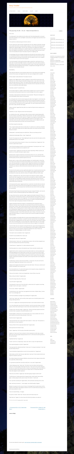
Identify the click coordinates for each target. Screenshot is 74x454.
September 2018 (53, 203)
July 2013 (51, 290)
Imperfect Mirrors (53, 315)
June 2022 (52, 142)
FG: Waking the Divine (54, 309)
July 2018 (51, 206)
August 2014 (52, 272)
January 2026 (52, 82)
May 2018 (52, 209)
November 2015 (53, 251)
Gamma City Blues (53, 311)
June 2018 (52, 208)
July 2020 (51, 173)
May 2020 (52, 176)
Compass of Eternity (53, 305)
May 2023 (52, 127)
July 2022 (51, 141)
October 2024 (52, 103)
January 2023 (52, 132)
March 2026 (52, 79)
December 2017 (53, 216)
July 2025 (51, 90)
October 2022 (52, 136)
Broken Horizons (53, 302)
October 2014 (52, 269)
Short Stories (25, 11)
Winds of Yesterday (53, 332)
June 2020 (52, 174)
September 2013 (53, 287)
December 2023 (53, 117)
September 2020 (53, 170)
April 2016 (52, 244)
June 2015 (52, 258)
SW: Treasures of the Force (54, 323)
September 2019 (53, 187)
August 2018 (52, 205)
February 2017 (52, 230)
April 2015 (52, 261)
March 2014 (52, 279)
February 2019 (52, 196)
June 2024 (52, 109)
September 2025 (53, 88)
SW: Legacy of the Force (54, 321)
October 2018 (52, 202)
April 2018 (52, 210)
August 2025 (52, 89)
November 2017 (53, 217)
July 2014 (51, 273)
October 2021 (52, 153)
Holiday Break (58, 60)
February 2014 (52, 280)
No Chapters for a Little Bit (60, 56)
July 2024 (51, 107)
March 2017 (52, 228)
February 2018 (52, 213)
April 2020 (52, 177)
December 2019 (53, 182)
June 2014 (52, 275)
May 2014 (52, 276)
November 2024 (53, 102)
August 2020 (52, 171)
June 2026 (52, 75)
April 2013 (52, 294)
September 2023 (53, 121)
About (36, 11)
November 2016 (53, 234)
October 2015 (52, 252)
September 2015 (53, 254)
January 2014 (52, 281)
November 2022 (53, 135)
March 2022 (52, 146)
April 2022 (52, 145)
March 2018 (52, 212)
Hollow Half (52, 312)
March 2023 (52, 130)
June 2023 (52, 125)
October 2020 (52, 169)
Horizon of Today (53, 314)
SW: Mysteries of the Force (54, 322)
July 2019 (51, 189)
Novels (19, 11)
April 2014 (52, 277)
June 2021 (52, 157)
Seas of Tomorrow (53, 318)
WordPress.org (52, 343)
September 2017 (53, 220)
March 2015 (52, 262)
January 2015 (52, 265)
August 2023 (52, 123)
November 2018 (53, 201)
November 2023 (53, 118)
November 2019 (53, 184)
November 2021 (53, 152)
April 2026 (52, 78)
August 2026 (52, 72)
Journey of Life (20, 400)
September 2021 (53, 155)
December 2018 (53, 199)
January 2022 (52, 149)
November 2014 (53, 268)
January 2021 (52, 164)
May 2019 (52, 192)
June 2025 (52, 92)
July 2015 (51, 256)
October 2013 (52, 286)
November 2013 (53, 284)
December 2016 (53, 233)
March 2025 (52, 96)
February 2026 (52, 81)
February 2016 (52, 247)
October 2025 (52, 86)
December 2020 (53, 166)
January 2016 (52, 248)
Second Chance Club (53, 319)
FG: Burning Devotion (54, 307)
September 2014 (53, 270)
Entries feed (52, 340)
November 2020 (53, 167)
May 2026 (52, 77)
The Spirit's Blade (53, 329)
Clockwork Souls (53, 304)
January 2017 (52, 231)
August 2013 (52, 288)
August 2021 (52, 156)
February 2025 (52, 97)
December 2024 (53, 100)
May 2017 (52, 226)
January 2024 (52, 116)
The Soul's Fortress (53, 327)
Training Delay (52, 38)
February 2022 (52, 148)
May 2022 (52, 143)
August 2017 (52, 222)
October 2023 (52, 120)
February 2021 (52, 163)
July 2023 (51, 124)
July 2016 (51, 240)
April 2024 (52, 111)
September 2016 (53, 237)
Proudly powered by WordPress (14, 449)
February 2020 (52, 180)
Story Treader (14, 6)
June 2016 (52, 241)
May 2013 (52, 293)
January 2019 (52, 198)
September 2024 (53, 104)
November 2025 (53, 85)
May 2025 (52, 93)
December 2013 (53, 283)
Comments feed (53, 341)
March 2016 (52, 245)
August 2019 (52, 188)
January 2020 (52, 181)
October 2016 (52, 235)
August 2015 (52, 255)
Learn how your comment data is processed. (33, 442)
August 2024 (52, 106)
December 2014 (53, 266)
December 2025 (53, 84)
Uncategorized (52, 330)
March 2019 (52, 195)
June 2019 (52, 191)
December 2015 (53, 249)
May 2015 (52, 259)
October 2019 (52, 185)
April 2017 (52, 227)
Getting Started (12, 11)
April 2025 (52, 95)
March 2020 (52, 178)
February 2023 (52, 131)
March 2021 (52, 162)
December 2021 (53, 150)
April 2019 (52, 194)
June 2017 (52, 224)
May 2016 (52, 242)
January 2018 (52, 215)
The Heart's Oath (53, 325)
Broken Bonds (52, 301)
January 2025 (52, 99)
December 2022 (53, 134)
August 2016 (52, 238)
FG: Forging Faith (53, 308)
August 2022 (52, 139)
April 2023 (52, 128)
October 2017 (52, 219)
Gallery (31, 11)
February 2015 (52, 263)
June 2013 (52, 291)
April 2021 (52, 160)
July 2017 (51, 223)
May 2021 (52, 159)
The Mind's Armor (53, 326)
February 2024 (52, 114)
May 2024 (52, 110)
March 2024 (52, 113)
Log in (51, 339)
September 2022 (53, 138)
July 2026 (51, 74)
